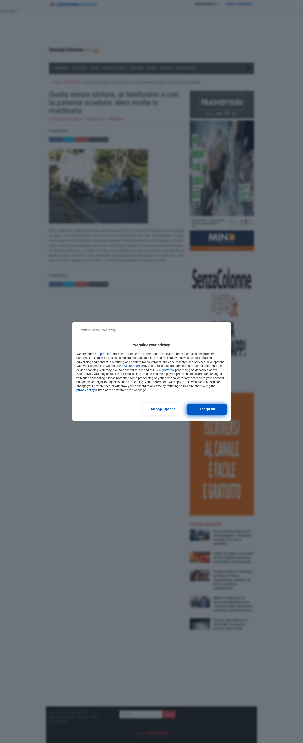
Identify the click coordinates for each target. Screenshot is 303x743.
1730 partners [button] (102, 354)
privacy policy (85, 390)
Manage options (163, 409)
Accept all (207, 409)
